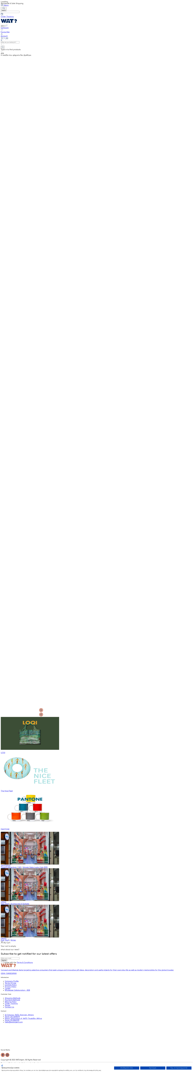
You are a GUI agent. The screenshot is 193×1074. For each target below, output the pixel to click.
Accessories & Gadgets (20, 904)
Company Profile (12, 981)
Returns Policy (10, 1002)
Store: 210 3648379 (12, 1017)
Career (8, 988)
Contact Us (9, 1007)
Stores (7, 1005)
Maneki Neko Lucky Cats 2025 (35, 867)
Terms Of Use (10, 983)
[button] (68, 977)
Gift (20, 867)
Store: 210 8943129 (12, 1020)
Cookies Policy (11, 985)
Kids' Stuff (5, 940)
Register (4, 960)
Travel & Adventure (9, 867)
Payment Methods (12, 1000)
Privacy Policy (10, 987)
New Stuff (5, 904)
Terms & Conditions (25, 962)
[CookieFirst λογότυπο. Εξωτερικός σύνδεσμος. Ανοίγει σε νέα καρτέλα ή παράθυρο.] (2, 1066)
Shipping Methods (12, 998)
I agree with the (18, 962)
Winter (13, 940)
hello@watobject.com (14, 1022)
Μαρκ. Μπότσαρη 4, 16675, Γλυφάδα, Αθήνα (23, 1018)
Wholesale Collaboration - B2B (17, 990)
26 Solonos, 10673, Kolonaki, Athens (19, 1015)
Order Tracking (11, 1003)
